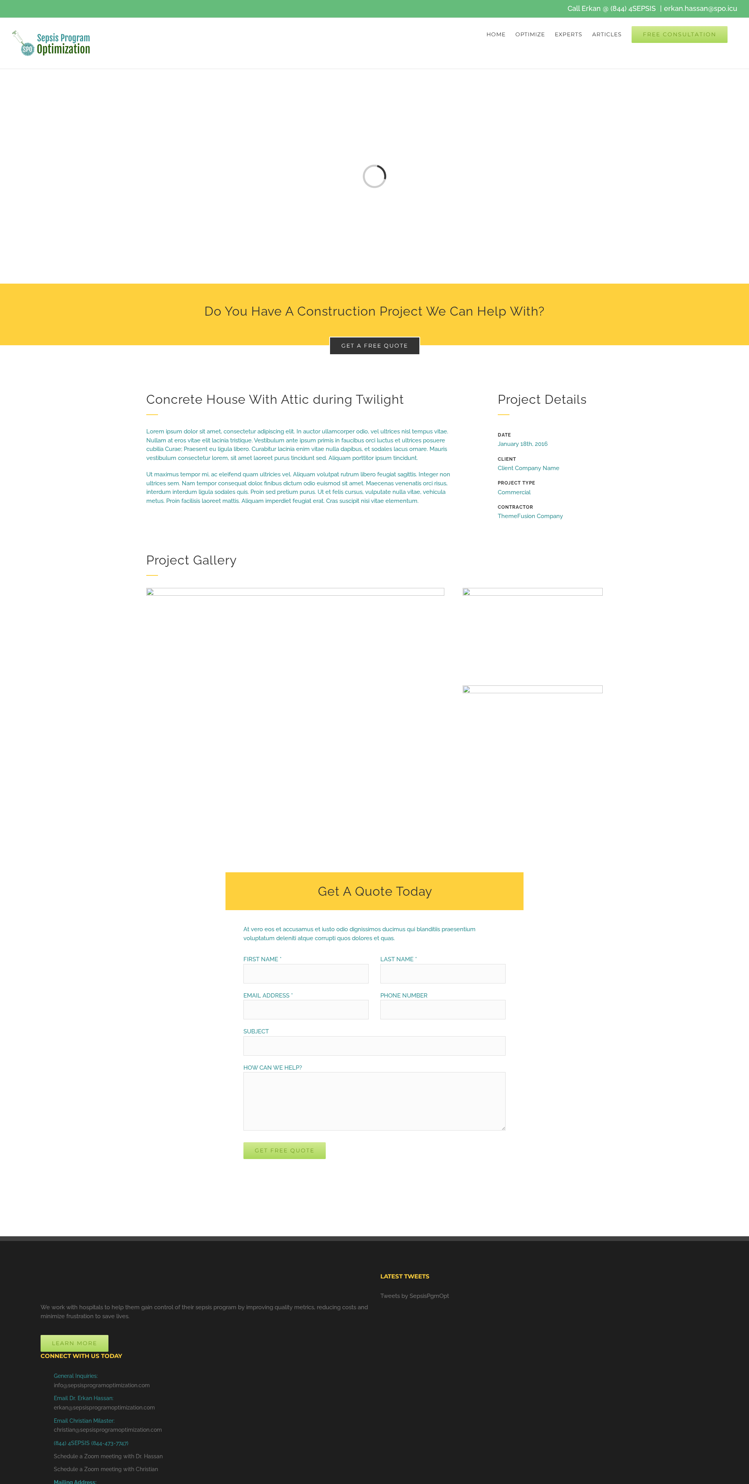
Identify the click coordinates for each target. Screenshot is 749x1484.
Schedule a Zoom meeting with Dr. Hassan (108, 1456)
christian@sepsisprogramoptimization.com (108, 1430)
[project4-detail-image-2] (533, 590)
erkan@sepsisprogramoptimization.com (104, 1407)
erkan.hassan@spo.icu (700, 8)
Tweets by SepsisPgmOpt (414, 1295)
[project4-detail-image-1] (295, 590)
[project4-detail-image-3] (533, 688)
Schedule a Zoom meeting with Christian (106, 1469)
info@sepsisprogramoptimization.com (102, 1385)
